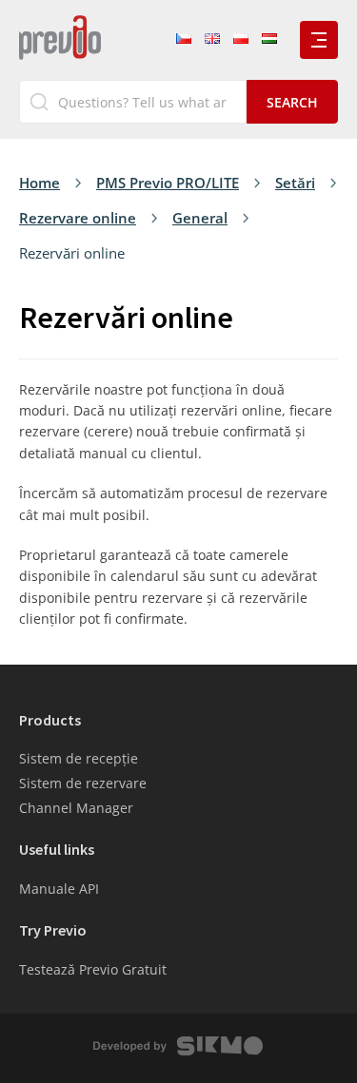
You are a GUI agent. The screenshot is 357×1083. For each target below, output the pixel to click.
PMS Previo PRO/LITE (167, 182)
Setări (295, 182)
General (200, 217)
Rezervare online (77, 217)
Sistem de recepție (78, 758)
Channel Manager (76, 808)
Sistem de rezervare (83, 783)
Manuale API (59, 889)
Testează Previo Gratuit (93, 969)
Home (39, 182)
